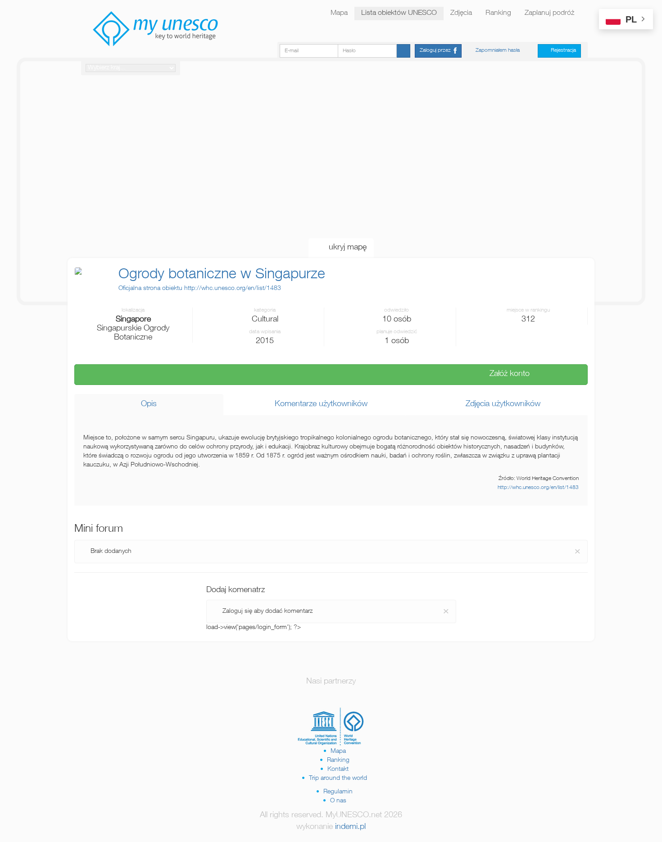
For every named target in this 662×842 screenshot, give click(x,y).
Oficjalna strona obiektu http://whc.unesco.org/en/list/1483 (199, 288)
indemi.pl (350, 827)
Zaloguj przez (436, 50)
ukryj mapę (344, 248)
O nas (338, 801)
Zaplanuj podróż (549, 13)
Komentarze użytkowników (317, 404)
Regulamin (338, 792)
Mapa (339, 13)
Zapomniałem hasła (498, 50)
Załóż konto (506, 374)
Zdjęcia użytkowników (499, 404)
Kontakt (338, 769)
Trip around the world (338, 778)
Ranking (498, 13)
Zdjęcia (461, 13)
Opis (149, 404)
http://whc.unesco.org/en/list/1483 (538, 487)
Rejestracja (561, 50)
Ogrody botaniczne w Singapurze (221, 275)
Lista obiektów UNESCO (399, 13)
